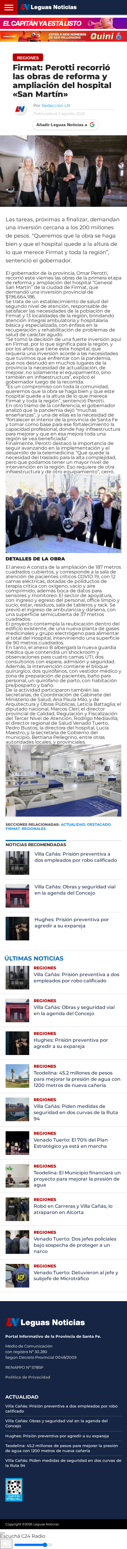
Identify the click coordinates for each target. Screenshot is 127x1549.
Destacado (99, 824)
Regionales (34, 828)
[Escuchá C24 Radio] (2, 1533)
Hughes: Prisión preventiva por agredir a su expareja (72, 923)
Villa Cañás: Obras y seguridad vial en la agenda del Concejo (75, 890)
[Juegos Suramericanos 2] (63, 23)
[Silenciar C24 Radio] (6, 1544)
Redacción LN (56, 105)
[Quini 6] (63, 36)
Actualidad (73, 824)
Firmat (13, 828)
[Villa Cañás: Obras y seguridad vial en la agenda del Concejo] (17, 896)
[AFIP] (13, 1500)
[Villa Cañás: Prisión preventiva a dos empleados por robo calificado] (17, 863)
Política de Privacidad (27, 1377)
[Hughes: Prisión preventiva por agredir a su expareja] (17, 928)
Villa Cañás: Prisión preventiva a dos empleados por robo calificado (76, 857)
